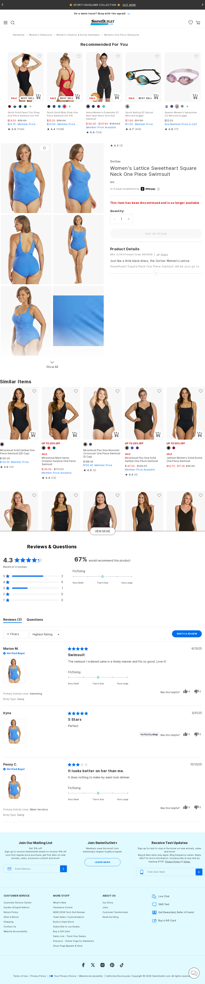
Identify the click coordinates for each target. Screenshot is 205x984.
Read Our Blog (110, 917)
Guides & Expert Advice (16, 907)
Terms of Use (20, 976)
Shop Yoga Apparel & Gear (67, 945)
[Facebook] (83, 965)
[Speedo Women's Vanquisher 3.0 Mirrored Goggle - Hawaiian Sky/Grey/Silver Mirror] (183, 77)
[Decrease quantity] (114, 219)
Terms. (187, 861)
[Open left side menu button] (5, 22)
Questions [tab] (35, 620)
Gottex (115, 161)
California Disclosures (118, 976)
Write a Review (189, 634)
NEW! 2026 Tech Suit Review (69, 912)
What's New (59, 902)
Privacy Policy (173, 861)
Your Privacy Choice (65, 976)
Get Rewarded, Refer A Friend (176, 912)
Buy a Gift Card (61, 931)
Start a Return (11, 917)
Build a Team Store (63, 921)
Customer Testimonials (115, 912)
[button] (116, 145)
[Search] (12, 22)
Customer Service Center (17, 902)
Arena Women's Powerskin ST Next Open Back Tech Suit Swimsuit (102, 115)
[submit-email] (63, 868)
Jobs (105, 907)
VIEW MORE (102, 531)
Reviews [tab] (12, 620)
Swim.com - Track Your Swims (69, 936)
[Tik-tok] (121, 965)
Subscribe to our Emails (66, 926)
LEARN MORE (102, 862)
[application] (194, 973)
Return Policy (11, 912)
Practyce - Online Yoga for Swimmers (73, 941)
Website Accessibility (15, 931)
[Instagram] (102, 965)
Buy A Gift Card (167, 920)
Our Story (107, 902)
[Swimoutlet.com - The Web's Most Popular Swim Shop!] (102, 22)
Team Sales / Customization (68, 917)
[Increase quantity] (128, 219)
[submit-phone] (199, 872)
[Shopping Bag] (198, 22)
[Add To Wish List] (44, 148)
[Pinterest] (112, 965)
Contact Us (10, 926)
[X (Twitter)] (92, 965)
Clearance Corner (63, 907)
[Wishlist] (190, 22)
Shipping (8, 921)
